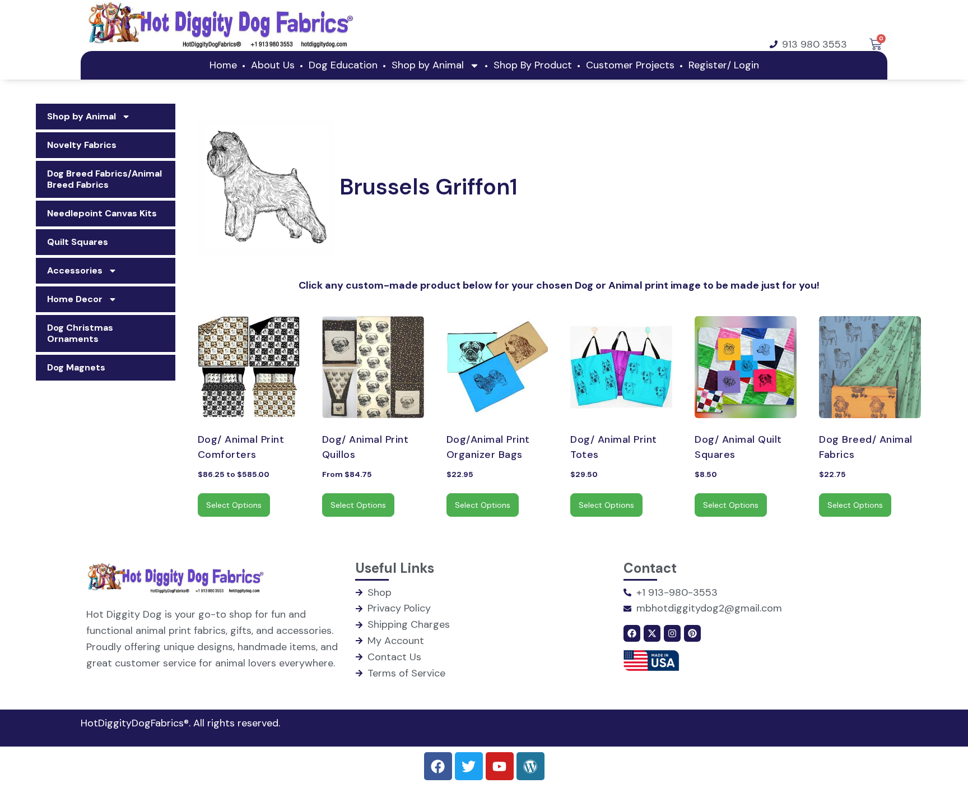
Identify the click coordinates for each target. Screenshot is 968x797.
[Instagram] (672, 633)
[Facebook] (631, 633)
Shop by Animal (428, 65)
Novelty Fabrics (82, 145)
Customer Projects (630, 65)
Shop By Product (533, 65)
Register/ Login (723, 65)
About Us (273, 65)
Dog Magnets (76, 367)
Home (223, 65)
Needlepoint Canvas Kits (102, 213)
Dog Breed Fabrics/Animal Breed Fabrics (104, 179)
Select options (234, 505)
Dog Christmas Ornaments (80, 333)
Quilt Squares (77, 242)
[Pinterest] (692, 633)
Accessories (75, 270)
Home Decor (75, 299)
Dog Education (343, 65)
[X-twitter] (652, 633)
